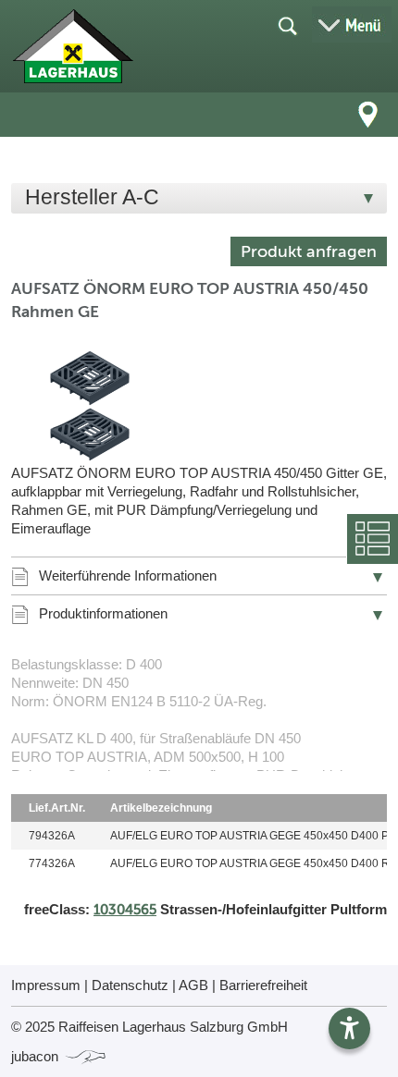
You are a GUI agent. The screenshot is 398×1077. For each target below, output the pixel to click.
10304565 (124, 909)
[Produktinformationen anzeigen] (199, 713)
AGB (193, 985)
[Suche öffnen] (286, 24)
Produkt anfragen (309, 251)
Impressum (46, 985)
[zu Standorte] (368, 114)
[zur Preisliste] (72, 46)
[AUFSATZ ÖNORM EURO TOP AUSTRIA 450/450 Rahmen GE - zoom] (89, 406)
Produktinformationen (103, 613)
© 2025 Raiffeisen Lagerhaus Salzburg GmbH (149, 1026)
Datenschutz (130, 985)
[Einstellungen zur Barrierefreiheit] (349, 1028)
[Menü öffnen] (352, 24)
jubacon (36, 1056)
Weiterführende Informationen (128, 575)
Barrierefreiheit (263, 985)
